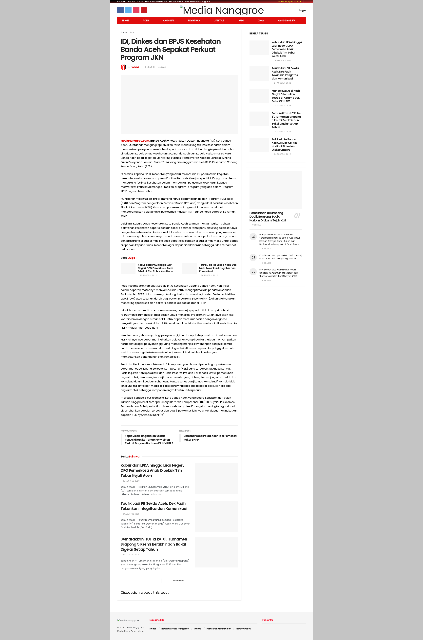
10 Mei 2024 (150, 67)
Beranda (121, 1)
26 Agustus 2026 (148, 275)
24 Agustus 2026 (209, 275)
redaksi (135, 67)
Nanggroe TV (286, 20)
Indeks (131, 1)
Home (125, 20)
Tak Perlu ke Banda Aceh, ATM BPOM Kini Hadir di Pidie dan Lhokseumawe (284, 144)
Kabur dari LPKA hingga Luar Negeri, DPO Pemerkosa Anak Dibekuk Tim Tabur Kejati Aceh (156, 268)
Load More (179, 580)
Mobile (140, 1)
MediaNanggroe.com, (135, 141)
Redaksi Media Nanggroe (197, 1)
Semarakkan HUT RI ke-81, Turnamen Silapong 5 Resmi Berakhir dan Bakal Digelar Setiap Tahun (154, 544)
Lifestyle (219, 20)
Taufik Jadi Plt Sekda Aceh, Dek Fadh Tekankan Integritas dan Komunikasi (217, 268)
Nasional (168, 20)
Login (302, 10)
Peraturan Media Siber (156, 1)
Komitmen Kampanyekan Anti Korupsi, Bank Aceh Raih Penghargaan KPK (280, 257)
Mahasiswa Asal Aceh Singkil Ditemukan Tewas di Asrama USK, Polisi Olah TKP (286, 96)
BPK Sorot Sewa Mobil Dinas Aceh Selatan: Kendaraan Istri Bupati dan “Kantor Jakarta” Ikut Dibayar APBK (278, 273)
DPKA (261, 20)
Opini (241, 20)
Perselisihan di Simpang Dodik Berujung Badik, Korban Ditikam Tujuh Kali (268, 216)
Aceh (146, 20)
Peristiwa (194, 20)
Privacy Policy (176, 1)
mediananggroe (133, 627)
